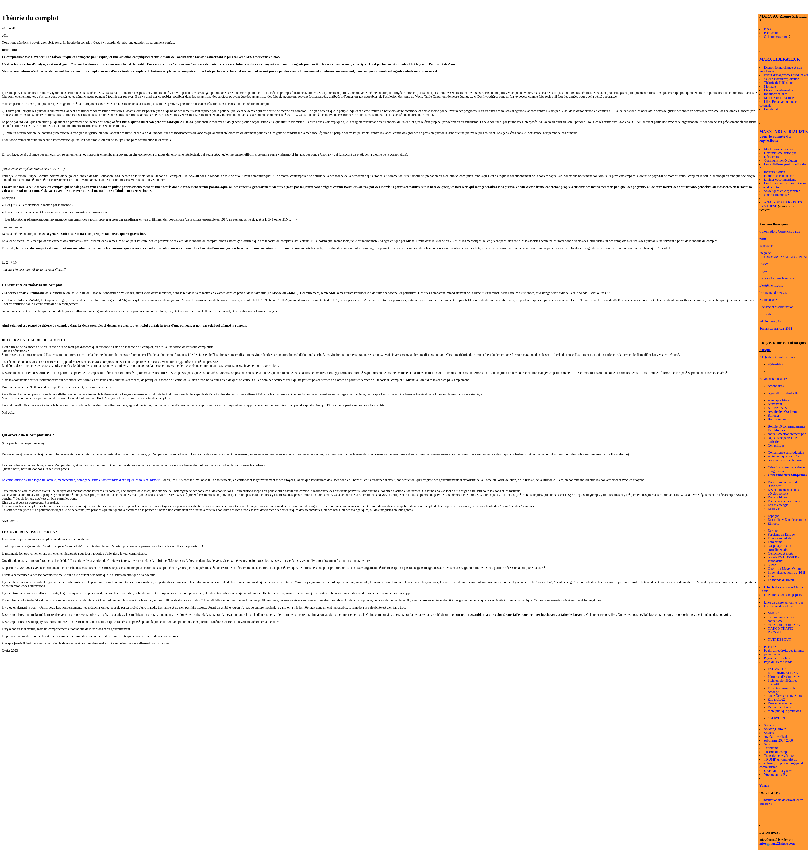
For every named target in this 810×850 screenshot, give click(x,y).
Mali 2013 (775, 613)
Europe (773, 530)
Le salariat (771, 109)
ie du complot (781, 752)
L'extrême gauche (771, 285)
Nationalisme (768, 300)
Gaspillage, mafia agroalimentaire (779, 547)
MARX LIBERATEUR (779, 59)
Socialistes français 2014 (775, 328)
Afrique (765, 350)
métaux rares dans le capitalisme (781, 619)
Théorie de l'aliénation (779, 82)
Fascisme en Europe (781, 534)
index (767, 29)
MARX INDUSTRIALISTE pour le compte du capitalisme (783, 136)
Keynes (764, 271)
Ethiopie (773, 523)
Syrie (767, 744)
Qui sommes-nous (776, 36)
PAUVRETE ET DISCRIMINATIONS (783, 671)
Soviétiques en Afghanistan (782, 191)
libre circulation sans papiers (783, 595)
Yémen (764, 785)
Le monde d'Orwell (781, 580)
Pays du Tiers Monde (778, 662)
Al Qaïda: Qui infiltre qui (776, 357)
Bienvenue (771, 33)
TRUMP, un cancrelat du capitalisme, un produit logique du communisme (782, 763)
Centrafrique (776, 445)
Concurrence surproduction (786, 452)
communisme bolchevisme (785, 460)
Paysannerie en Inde (777, 658)
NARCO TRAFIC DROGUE (780, 630)
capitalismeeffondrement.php (787, 434)
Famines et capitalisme (779, 175)
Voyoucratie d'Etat (776, 774)
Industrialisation (774, 172)
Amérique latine (778, 400)
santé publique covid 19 (783, 456)
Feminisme (775, 542)
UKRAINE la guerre (778, 771)
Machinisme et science (779, 149)
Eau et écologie (778, 505)
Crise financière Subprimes (787, 475)
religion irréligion (770, 321)
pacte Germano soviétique (785, 695)
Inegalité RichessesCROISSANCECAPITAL (783, 255)
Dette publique (777, 497)
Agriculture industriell (782, 393)
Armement (775, 404)
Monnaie (770, 86)
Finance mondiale (779, 538)
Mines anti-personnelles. (784, 625)
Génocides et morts (780, 553)
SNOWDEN (776, 718)
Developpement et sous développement (783, 491)
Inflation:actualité (775, 94)
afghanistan (775, 364)
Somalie (769, 725)
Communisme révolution (780, 160)
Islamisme (766, 246)
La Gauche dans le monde (776, 278)
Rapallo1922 (776, 699)
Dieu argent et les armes (784, 501)
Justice (763, 264)
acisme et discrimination (778, 307)
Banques (773, 415)
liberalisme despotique (779, 606)
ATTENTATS (777, 408)
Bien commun (777, 419)
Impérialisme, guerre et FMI (786, 572)
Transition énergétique (779, 755)
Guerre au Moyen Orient (784, 568)
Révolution (766, 314)
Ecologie (774, 508)
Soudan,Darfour (775, 729)
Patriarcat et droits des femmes (784, 650)
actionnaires (776, 386)
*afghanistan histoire (773, 378)
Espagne (773, 516)
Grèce (772, 565)
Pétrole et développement (784, 676)
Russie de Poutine (780, 703)
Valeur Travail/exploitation (781, 79)
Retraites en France (780, 707)
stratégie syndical (775, 736)
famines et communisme (780, 179)
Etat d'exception (795, 519)
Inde (771, 576)
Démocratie (771, 156)
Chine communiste (776, 194)
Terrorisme (771, 748)
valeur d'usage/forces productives (786, 75)
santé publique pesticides (784, 711)
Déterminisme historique (780, 153)
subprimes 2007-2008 (778, 740)
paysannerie (772, 654)
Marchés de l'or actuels (779, 98)
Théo (767, 752)
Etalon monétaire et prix (780, 90)
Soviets (769, 733)
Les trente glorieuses (773, 292)
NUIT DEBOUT (779, 639)
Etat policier (776, 519)
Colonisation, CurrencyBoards (779, 231)
